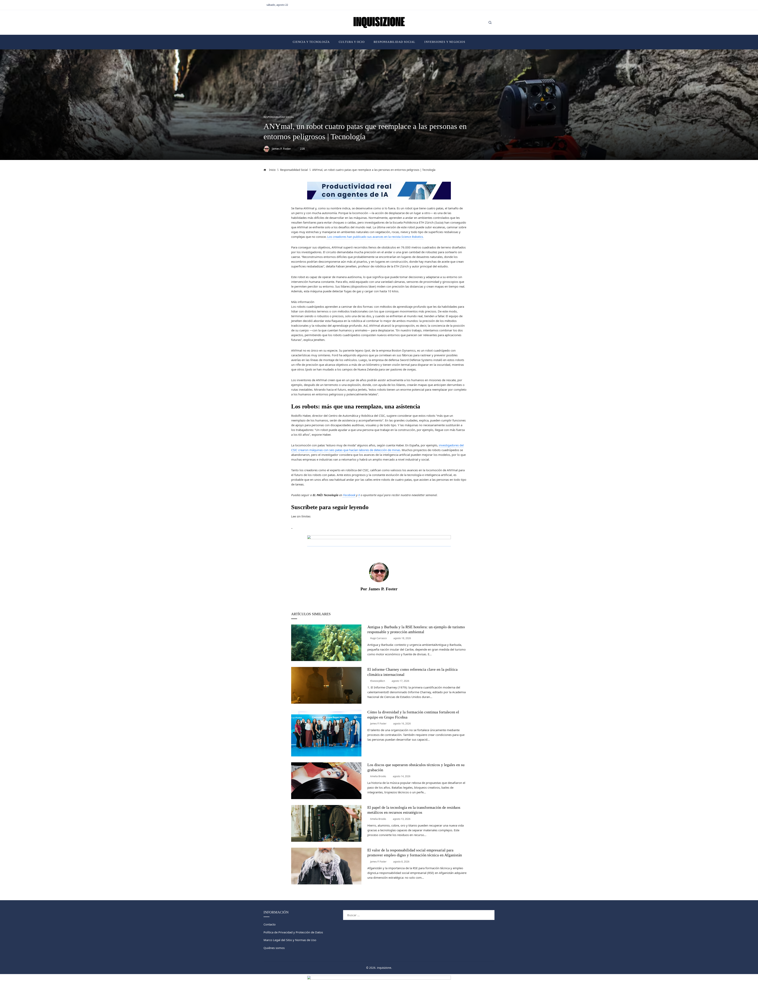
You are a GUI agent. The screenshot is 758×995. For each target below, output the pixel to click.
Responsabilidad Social (279, 117)
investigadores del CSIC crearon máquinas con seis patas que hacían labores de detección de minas (377, 447)
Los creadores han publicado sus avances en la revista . (375, 237)
